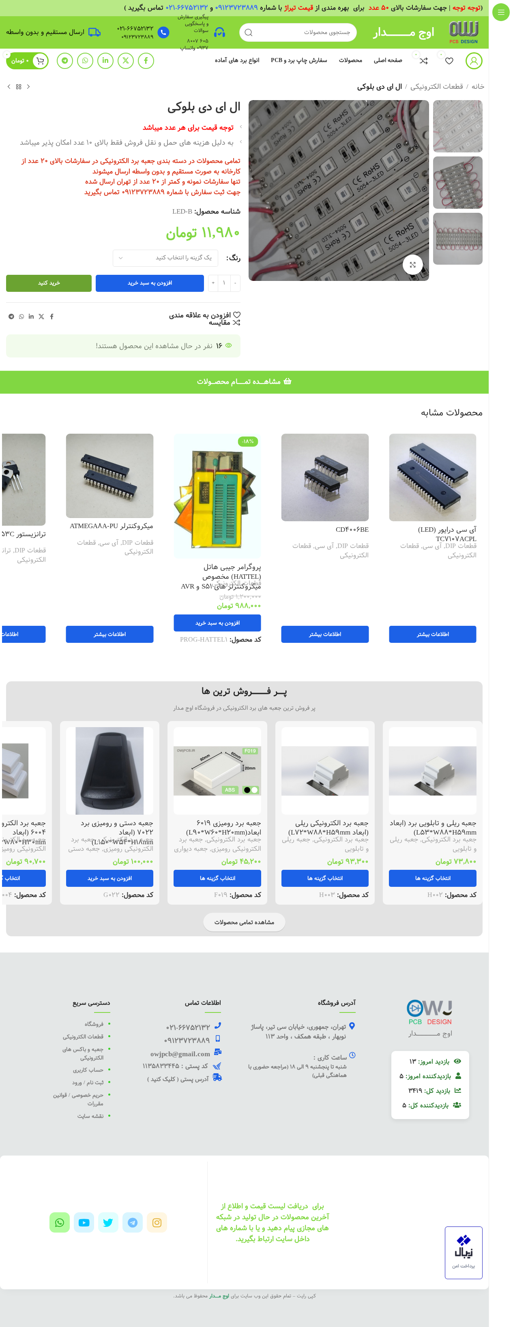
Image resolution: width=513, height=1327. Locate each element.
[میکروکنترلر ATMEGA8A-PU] (122, 476)
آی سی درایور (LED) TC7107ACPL (459, 534)
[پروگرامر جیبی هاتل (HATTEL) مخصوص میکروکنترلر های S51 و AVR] (229, 496)
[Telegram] (132, 1222)
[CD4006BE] (337, 477)
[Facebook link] (146, 61)
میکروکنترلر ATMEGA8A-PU (123, 526)
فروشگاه (94, 1024)
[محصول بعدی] (9, 87)
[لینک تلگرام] (65, 61)
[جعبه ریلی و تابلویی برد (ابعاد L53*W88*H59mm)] (433, 771)
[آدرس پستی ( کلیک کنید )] (217, 1077)
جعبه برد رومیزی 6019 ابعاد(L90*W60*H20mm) (223, 828)
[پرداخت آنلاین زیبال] (464, 1253)
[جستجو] (248, 32)
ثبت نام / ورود (87, 1082)
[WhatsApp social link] (85, 61)
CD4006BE (364, 529)
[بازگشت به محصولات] (19, 87)
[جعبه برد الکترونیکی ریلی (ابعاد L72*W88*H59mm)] (325, 771)
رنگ (234, 258)
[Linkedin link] (105, 61)
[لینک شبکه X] (126, 61)
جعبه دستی (84, 848)
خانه (478, 86)
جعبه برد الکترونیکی (449, 839)
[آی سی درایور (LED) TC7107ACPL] (445, 477)
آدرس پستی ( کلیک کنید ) (178, 1079)
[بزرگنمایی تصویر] (413, 265)
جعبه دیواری (191, 848)
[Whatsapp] (59, 1222)
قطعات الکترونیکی (436, 86)
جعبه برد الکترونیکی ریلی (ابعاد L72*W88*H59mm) (328, 828)
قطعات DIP (473, 546)
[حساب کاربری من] (474, 61)
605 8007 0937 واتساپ (194, 44)
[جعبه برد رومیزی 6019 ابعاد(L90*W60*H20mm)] (217, 771)
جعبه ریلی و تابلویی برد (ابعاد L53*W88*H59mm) (433, 828)
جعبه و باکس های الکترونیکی (82, 1053)
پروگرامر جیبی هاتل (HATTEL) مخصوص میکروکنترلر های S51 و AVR (233, 576)
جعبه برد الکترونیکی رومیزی (220, 844)
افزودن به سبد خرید (150, 282)
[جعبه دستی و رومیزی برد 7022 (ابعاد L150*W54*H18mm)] (110, 771)
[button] (229, 622)
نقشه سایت (90, 1116)
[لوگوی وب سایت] (464, 32)
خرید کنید (49, 282)
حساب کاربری (87, 1070)
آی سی (444, 546)
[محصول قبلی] (28, 87)
